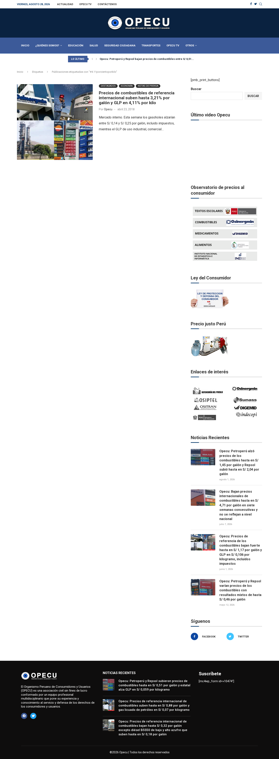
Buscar (196, 89)
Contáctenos (107, 4)
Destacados (108, 86)
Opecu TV (85, 4)
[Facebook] (251, 4)
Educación (75, 45)
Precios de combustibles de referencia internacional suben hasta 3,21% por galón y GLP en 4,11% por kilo (136, 97)
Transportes (151, 45)
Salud (93, 45)
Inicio (25, 45)
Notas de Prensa (148, 86)
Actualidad (65, 4)
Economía (127, 86)
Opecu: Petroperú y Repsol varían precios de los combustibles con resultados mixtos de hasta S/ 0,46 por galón (240, 590)
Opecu (108, 109)
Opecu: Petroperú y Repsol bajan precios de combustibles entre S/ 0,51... (147, 58)
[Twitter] (255, 4)
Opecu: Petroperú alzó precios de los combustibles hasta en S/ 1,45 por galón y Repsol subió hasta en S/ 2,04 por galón (239, 462)
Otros (189, 45)
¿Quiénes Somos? (47, 45)
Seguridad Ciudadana (119, 45)
